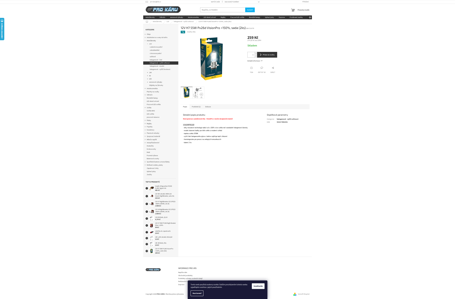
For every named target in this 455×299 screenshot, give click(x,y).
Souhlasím (258, 286)
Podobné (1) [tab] (196, 107)
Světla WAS (151, 111)
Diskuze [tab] (208, 107)
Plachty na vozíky (153, 92)
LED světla (150, 114)
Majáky (149, 123)
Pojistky (149, 127)
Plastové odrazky (153, 133)
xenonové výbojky (155, 82)
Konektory (150, 130)
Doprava (181, 284)
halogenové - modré (157, 66)
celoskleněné (154, 50)
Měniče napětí (152, 139)
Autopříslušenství (153, 143)
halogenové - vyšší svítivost (160, 63)
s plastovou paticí (156, 47)
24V (150, 72)
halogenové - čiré (156, 60)
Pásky (149, 120)
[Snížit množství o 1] (256, 56)
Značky (149, 174)
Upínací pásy (151, 171)
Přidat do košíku (269, 55)
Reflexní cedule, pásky (155, 165)
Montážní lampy (152, 98)
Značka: (191, 32)
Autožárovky (151, 41)
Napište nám (215, 2)
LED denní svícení (153, 101)
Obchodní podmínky (232, 2)
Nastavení (197, 293)
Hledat (250, 10)
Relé (148, 152)
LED (150, 79)
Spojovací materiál (153, 136)
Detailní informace (253, 61)
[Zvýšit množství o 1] (256, 53)
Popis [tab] (185, 107)
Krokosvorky (151, 149)
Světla (149, 108)
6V (150, 76)
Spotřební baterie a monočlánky (158, 162)
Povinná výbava (152, 155)
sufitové (153, 56)
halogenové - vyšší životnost (160, 69)
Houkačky (150, 146)
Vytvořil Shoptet (304, 294)
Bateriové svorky (153, 158)
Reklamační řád (183, 281)
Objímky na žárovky (156, 85)
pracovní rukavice (153, 117)
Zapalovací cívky (153, 168)
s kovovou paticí (155, 53)
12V (150, 44)
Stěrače (149, 95)
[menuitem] (150, 17)
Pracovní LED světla (154, 104)
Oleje (149, 34)
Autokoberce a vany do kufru (157, 37)
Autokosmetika (152, 88)
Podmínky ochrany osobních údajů (190, 278)
